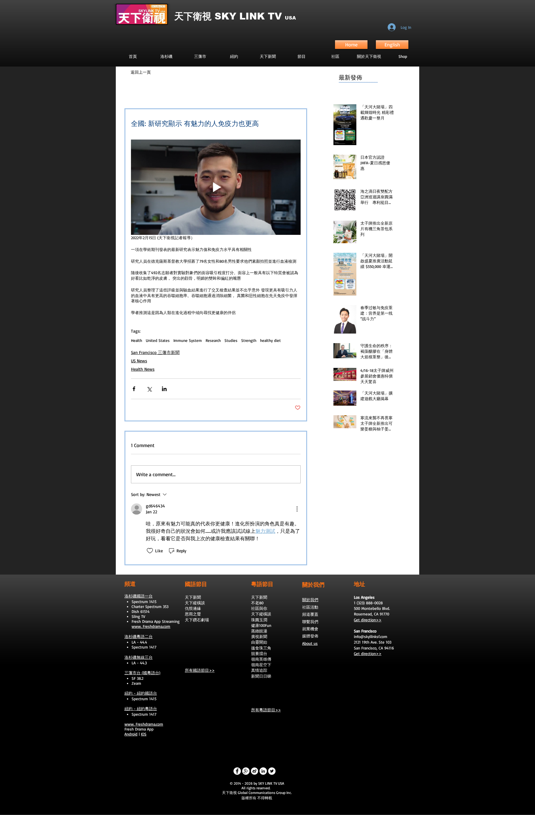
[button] (301, 56)
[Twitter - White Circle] (272, 771)
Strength (248, 340)
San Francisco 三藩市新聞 (155, 352)
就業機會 (310, 628)
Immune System (187, 340)
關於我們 (310, 599)
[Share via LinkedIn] (164, 389)
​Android (130, 733)
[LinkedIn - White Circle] (263, 771)
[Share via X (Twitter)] (149, 389)
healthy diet (270, 340)
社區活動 (310, 607)
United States (158, 340)
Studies (230, 340)
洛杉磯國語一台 (138, 595)
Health (136, 340)
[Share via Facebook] (134, 389)
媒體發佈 (310, 635)
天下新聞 (193, 597)
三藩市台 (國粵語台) (142, 672)
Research (213, 340)
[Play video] (216, 187)
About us (310, 643)
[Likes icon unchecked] (150, 550)
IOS (143, 733)
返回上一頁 (141, 72)
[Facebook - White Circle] (237, 771)
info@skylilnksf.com (370, 636)
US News (139, 360)
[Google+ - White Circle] (246, 771)
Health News (142, 369)
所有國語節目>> (200, 670)
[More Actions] (297, 509)
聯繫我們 (310, 621)
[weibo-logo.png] (254, 771)
